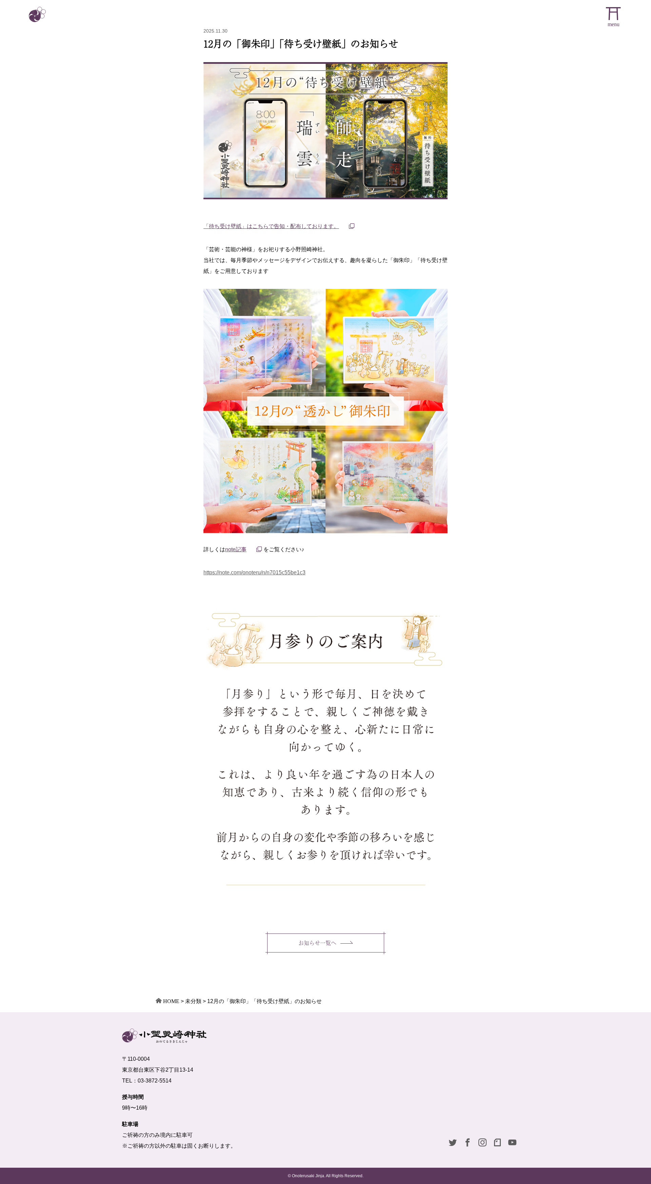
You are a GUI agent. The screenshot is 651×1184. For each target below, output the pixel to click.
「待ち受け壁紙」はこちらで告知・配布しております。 (271, 226)
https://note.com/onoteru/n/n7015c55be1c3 (254, 572)
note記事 (235, 549)
